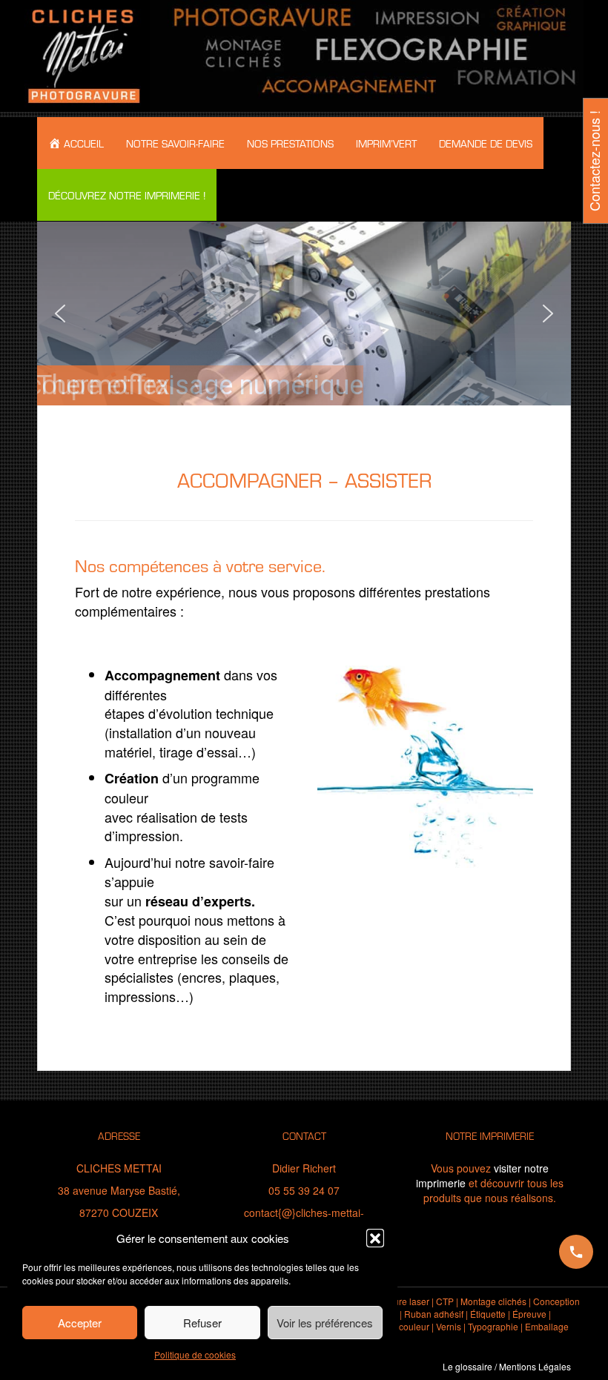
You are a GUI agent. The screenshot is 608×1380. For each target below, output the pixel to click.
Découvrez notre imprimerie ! (126, 195)
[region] (304, 313)
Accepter (80, 1322)
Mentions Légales (535, 1366)
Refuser (202, 1322)
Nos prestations (290, 143)
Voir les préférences (325, 1322)
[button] (375, 1237)
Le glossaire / (470, 1366)
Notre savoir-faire (175, 143)
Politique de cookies (195, 1354)
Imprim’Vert (386, 143)
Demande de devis (485, 143)
